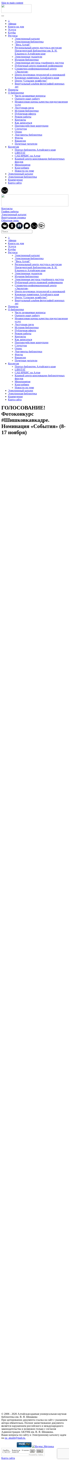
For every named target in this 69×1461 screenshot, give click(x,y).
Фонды (19, 137)
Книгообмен (22, 167)
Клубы (12, 32)
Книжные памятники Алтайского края (37, 77)
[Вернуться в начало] (16, 12)
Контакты (20, 119)
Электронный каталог (27, 38)
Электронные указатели (28, 56)
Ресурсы (13, 35)
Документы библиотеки (28, 134)
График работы (10, 211)
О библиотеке (16, 92)
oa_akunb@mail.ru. (15, 1437)
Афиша (12, 23)
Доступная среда (24, 107)
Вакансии (20, 140)
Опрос (18, 131)
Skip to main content (12, 2)
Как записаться (23, 122)
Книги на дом (16, 26)
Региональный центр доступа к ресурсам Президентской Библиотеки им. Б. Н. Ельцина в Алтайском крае (38, 50)
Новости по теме (24, 170)
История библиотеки (27, 110)
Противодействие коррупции (31, 125)
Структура (21, 128)
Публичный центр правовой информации (39, 65)
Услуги (12, 29)
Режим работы (23, 116)
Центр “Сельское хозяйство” (31, 80)
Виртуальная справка (13, 217)
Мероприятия (22, 164)
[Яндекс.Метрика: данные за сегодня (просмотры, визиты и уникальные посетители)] (43, 1446)
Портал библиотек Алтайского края (35, 149)
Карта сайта (15, 182)
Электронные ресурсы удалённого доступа (39, 62)
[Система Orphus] (22, 1455)
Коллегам (13, 146)
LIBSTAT (20, 152)
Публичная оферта (25, 113)
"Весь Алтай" (22, 44)
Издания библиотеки (27, 59)
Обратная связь (10, 220)
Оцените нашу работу (27, 98)
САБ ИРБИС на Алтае (27, 155)
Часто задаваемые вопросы (30, 95)
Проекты (13, 89)
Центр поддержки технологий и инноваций (40, 74)
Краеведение (15, 179)
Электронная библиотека (29, 41)
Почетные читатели (26, 143)
